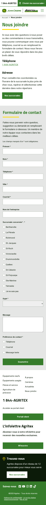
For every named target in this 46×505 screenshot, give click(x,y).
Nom (5, 159)
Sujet (5, 299)
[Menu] (42, 10)
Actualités (29, 386)
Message (6, 315)
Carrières (29, 382)
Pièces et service (10, 385)
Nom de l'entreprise (11, 209)
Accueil (5, 18)
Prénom (7, 146)
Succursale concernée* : (14, 222)
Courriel (7, 197)
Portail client (23, 417)
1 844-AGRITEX (9, 3)
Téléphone (8, 172)
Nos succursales (12, 95)
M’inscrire (23, 445)
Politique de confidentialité (13, 498)
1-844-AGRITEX (10, 64)
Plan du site (23, 499)
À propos (29, 377)
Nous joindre (30, 391)
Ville (5, 184)
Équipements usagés (12, 380)
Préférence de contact (13, 337)
